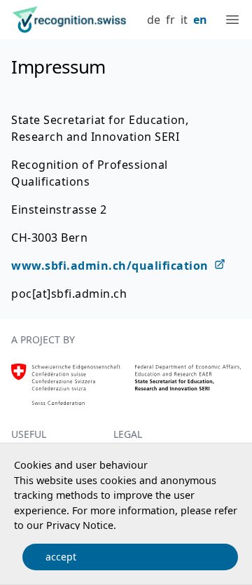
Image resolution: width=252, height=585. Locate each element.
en (200, 19)
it (184, 19)
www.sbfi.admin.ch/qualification (110, 265)
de (153, 19)
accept (61, 556)
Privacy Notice (79, 525)
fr (170, 19)
